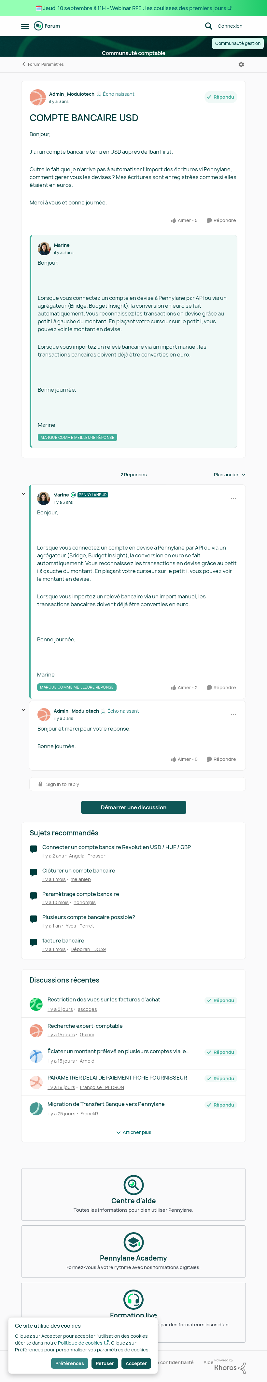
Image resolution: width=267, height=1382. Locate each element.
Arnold (87, 1061)
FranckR (89, 1113)
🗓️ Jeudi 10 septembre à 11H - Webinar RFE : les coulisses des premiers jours (130, 8)
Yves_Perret (80, 926)
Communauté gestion (237, 43)
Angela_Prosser (87, 856)
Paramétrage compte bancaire (80, 894)
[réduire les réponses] (23, 494)
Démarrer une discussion (133, 807)
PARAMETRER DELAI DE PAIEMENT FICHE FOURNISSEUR (117, 1077)
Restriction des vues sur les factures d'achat (104, 999)
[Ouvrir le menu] (241, 64)
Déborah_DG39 (88, 949)
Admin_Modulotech (71, 94)
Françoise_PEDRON (102, 1087)
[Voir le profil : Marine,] (44, 248)
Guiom (87, 1034)
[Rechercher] (209, 26)
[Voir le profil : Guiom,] (36, 1030)
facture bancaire (63, 940)
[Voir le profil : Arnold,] (36, 1056)
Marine (62, 245)
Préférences (69, 1363)
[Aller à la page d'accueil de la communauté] (47, 26)
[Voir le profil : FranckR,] (36, 1108)
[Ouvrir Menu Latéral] (25, 26)
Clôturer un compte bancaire (78, 870)
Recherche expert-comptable (85, 1026)
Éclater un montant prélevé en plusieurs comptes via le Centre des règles (117, 1051)
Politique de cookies (80, 1343)
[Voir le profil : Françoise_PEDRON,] (36, 1082)
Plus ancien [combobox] (230, 474)
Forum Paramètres (46, 64)
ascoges (87, 1009)
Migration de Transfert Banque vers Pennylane (106, 1104)
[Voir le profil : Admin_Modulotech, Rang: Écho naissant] (38, 97)
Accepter (136, 1363)
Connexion (230, 26)
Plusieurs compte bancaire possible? (88, 917)
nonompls (85, 902)
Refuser (105, 1363)
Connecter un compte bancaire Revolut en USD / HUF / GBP (116, 847)
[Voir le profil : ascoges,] (36, 1004)
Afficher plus (137, 1132)
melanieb (81, 879)
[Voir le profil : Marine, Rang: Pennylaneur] (43, 498)
